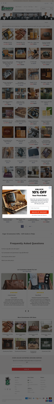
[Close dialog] (50, 188)
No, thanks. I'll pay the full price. (39, 215)
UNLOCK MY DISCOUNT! (39, 212)
